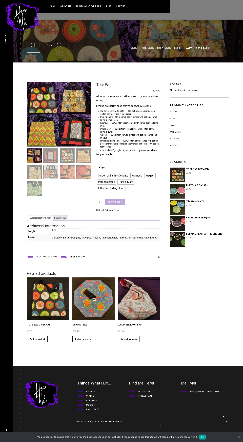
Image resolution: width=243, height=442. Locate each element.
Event (173, 125)
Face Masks (175, 132)
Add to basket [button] (37, 339)
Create (91, 391)
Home (53, 6)
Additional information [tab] (40, 218)
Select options (83, 339)
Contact (120, 6)
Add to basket (115, 202)
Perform (92, 400)
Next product (78, 257)
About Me (66, 6)
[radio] (113, 175)
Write (90, 396)
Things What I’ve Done (88, 6)
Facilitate (93, 409)
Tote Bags (5, 38)
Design (101, 167)
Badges (173, 112)
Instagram (145, 396)
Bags (177, 48)
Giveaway (174, 139)
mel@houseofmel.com (204, 391)
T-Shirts (174, 146)
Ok (202, 437)
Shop (108, 6)
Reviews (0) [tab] (60, 218)
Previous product (47, 257)
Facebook (144, 391)
